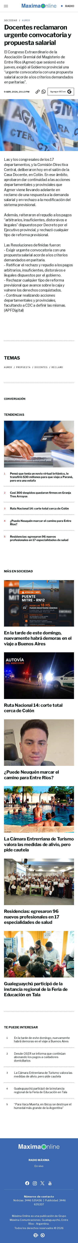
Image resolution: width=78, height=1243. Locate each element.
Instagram (35, 1183)
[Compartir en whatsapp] (44, 92)
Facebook (27, 1183)
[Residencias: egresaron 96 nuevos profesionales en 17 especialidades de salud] (39, 882)
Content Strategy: (36, 1235)
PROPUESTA (23, 367)
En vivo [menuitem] (39, 1166)
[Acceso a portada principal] (39, 6)
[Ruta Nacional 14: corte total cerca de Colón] (39, 675)
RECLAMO (57, 367)
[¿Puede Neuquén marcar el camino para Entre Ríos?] (39, 742)
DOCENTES (41, 367)
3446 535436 (33, 1200)
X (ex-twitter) (42, 1183)
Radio (69, 6)
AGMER (25, 20)
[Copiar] (38, 92)
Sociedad (10, 20)
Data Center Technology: (43, 1235)
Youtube (50, 1183)
